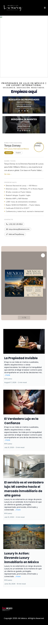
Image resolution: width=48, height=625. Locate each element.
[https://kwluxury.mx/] (13, 7)
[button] (44, 8)
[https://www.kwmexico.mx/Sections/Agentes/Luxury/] (24, 124)
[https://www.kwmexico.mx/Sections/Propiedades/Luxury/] (24, 105)
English (18, 153)
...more (7, 375)
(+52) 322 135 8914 (16, 224)
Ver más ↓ (7, 174)
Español (9, 153)
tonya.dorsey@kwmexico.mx (19, 229)
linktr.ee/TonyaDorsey (16, 234)
